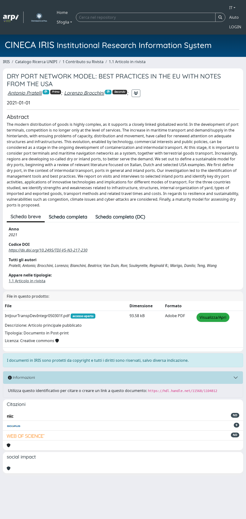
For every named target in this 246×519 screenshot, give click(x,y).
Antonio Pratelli (25, 93)
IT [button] (231, 7)
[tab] (153, 217)
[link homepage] (13, 17)
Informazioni (23, 377)
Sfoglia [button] (63, 22)
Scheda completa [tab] (68, 217)
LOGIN (235, 27)
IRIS (6, 61)
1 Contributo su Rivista (83, 61)
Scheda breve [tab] (26, 216)
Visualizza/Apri (213, 317)
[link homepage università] (39, 17)
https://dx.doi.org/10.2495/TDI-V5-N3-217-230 (48, 250)
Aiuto (234, 17)
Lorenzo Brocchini (84, 93)
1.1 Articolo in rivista (127, 61)
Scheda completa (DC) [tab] (120, 217)
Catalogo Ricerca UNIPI (36, 61)
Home (62, 12)
